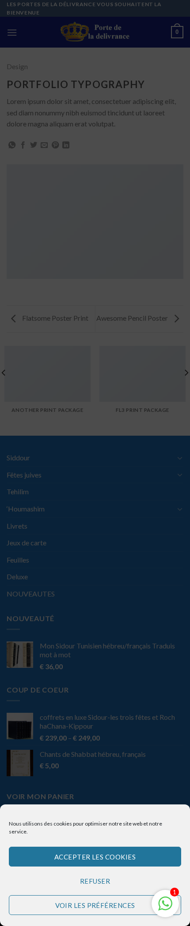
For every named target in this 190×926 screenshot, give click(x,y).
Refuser (95, 881)
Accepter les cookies (95, 857)
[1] (165, 908)
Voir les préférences (95, 905)
